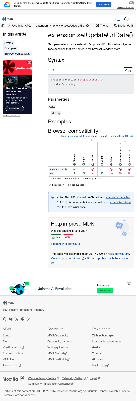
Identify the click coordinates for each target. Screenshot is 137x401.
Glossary (97, 359)
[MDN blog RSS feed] (29, 319)
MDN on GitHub (57, 359)
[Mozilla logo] (13, 378)
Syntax (8, 43)
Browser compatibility (17, 53)
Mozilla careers (12, 347)
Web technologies (103, 335)
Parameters (58, 99)
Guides (96, 347)
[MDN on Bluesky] (11, 319)
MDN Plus (9, 359)
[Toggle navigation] (133, 19)
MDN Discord (55, 353)
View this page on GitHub (66, 258)
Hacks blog (99, 365)
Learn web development (106, 341)
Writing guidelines (57, 347)
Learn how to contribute (65, 243)
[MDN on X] (17, 319)
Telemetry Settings (73, 378)
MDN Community (57, 335)
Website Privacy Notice (42, 378)
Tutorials (97, 353)
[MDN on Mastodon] (23, 319)
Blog (5, 341)
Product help (10, 365)
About (6, 335)
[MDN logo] (10, 303)
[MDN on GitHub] (5, 319)
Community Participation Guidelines (49, 383)
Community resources (60, 341)
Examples (10, 48)
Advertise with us (13, 353)
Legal (93, 378)
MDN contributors (118, 253)
